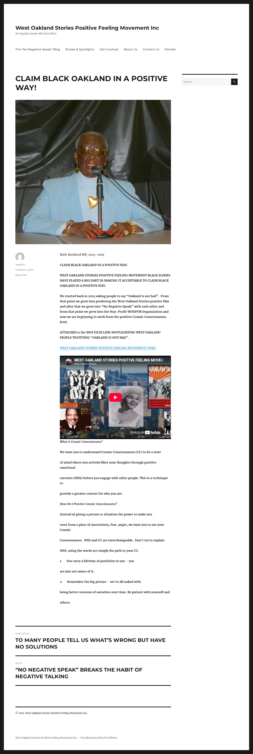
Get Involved (108, 49)
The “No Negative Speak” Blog (37, 49)
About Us (130, 49)
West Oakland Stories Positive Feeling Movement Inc (87, 28)
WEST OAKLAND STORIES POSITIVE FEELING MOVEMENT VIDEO (108, 348)
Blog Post (21, 274)
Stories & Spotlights (79, 49)
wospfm (20, 264)
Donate (170, 49)
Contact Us (151, 49)
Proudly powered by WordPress (99, 737)
